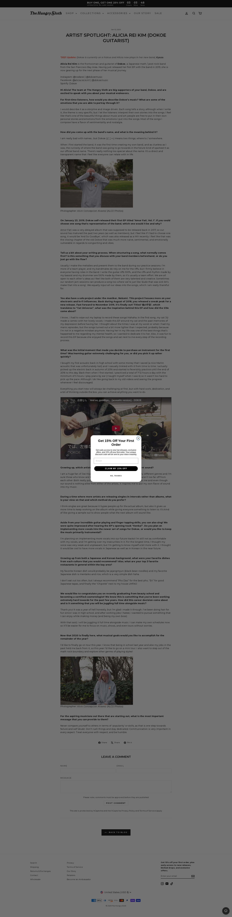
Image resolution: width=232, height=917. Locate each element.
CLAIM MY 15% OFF (116, 468)
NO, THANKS (116, 476)
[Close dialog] (138, 438)
